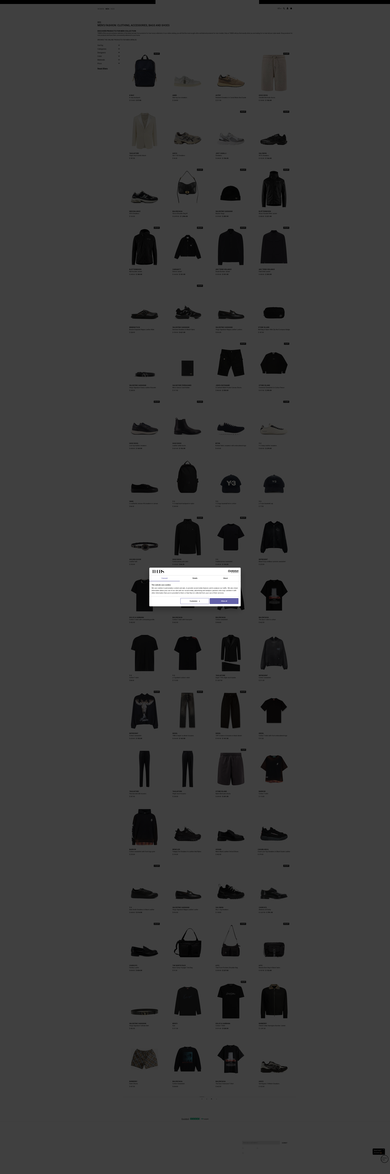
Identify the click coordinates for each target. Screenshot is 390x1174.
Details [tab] (195, 578)
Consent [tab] (164, 578)
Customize (193, 601)
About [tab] (225, 578)
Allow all (224, 601)
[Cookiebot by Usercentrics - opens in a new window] (229, 571)
